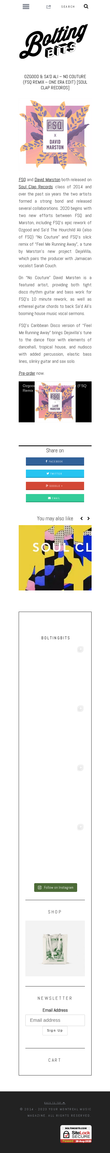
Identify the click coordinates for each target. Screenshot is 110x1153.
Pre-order (27, 373)
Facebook (55, 461)
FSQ (22, 179)
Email (55, 498)
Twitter (55, 473)
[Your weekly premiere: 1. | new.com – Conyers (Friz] (55, 793)
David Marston (47, 179)
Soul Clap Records (36, 187)
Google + (56, 486)
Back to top (53, 1102)
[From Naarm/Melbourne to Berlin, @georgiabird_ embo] (55, 733)
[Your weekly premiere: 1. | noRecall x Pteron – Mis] (55, 674)
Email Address (55, 1010)
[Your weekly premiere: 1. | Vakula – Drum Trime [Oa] (55, 852)
